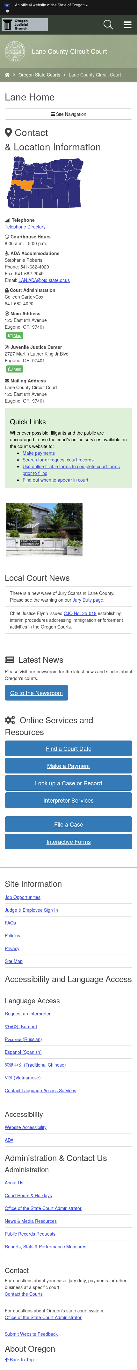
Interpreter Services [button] (68, 800)
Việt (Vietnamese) (23, 1077)
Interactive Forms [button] (69, 841)
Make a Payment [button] (68, 765)
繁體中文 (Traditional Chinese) (35, 1065)
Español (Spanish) (23, 1052)
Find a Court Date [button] (68, 748)
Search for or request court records (58, 459)
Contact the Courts (24, 1294)
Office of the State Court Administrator (43, 1208)
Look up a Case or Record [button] (68, 783)
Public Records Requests (30, 1233)
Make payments (39, 453)
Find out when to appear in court (55, 480)
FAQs (10, 922)
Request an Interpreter (28, 1013)
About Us (14, 1182)
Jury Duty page (88, 600)
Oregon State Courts (39, 74)
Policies (12, 935)
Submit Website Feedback (31, 1334)
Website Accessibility (26, 1127)
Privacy (12, 948)
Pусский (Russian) (23, 1039)
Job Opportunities (22, 897)
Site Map (14, 961)
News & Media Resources (31, 1221)
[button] (7, 10)
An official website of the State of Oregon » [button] (51, 4)
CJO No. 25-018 (80, 613)
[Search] (108, 25)
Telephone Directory (25, 226)
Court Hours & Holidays (28, 1195)
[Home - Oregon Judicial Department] (7, 74)
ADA (9, 1140)
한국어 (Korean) (21, 1026)
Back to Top (21, 1359)
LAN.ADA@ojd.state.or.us (44, 280)
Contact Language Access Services (40, 1090)
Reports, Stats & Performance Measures (45, 1246)
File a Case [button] (68, 824)
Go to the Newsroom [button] (36, 692)
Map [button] (17, 335)
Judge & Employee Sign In (31, 910)
